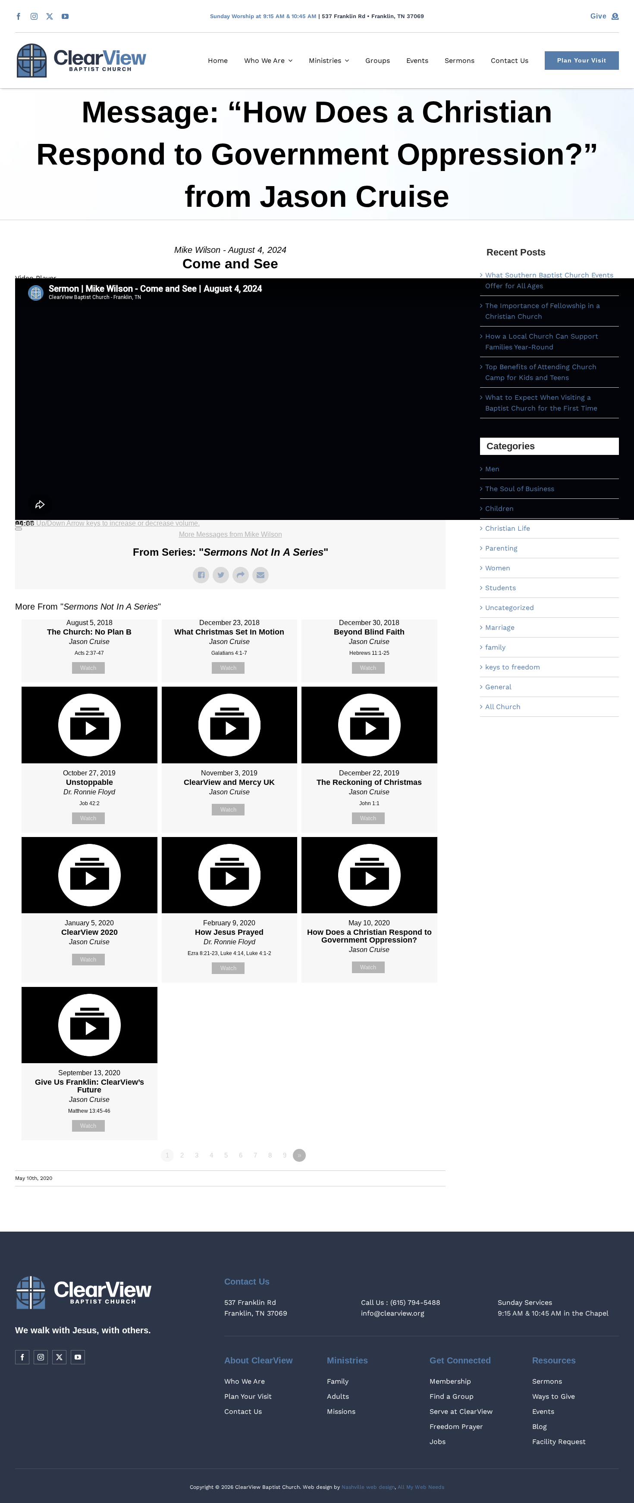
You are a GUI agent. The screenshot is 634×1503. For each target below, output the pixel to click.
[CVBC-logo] (81, 47)
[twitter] (49, 16)
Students (500, 588)
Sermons (547, 1381)
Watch (88, 668)
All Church (503, 707)
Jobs (438, 1442)
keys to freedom (512, 667)
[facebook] (18, 16)
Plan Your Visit (248, 1396)
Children (499, 508)
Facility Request (559, 1442)
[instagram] (34, 16)
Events (543, 1411)
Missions (341, 1411)
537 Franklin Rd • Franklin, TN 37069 (373, 16)
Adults (338, 1396)
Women (497, 568)
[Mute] (18, 525)
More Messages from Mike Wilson (230, 534)
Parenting (501, 548)
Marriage (500, 627)
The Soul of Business (519, 489)
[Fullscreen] (18, 529)
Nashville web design (368, 1487)
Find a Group (452, 1396)
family (495, 647)
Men (492, 469)
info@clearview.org (392, 1313)
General (498, 687)
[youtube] (65, 16)
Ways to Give (553, 1396)
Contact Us (243, 1411)
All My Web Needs (421, 1487)
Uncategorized (509, 608)
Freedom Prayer (456, 1426)
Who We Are (244, 1381)
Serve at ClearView (461, 1411)
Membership (450, 1381)
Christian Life (507, 528)
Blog (539, 1426)
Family (337, 1381)
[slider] (111, 523)
